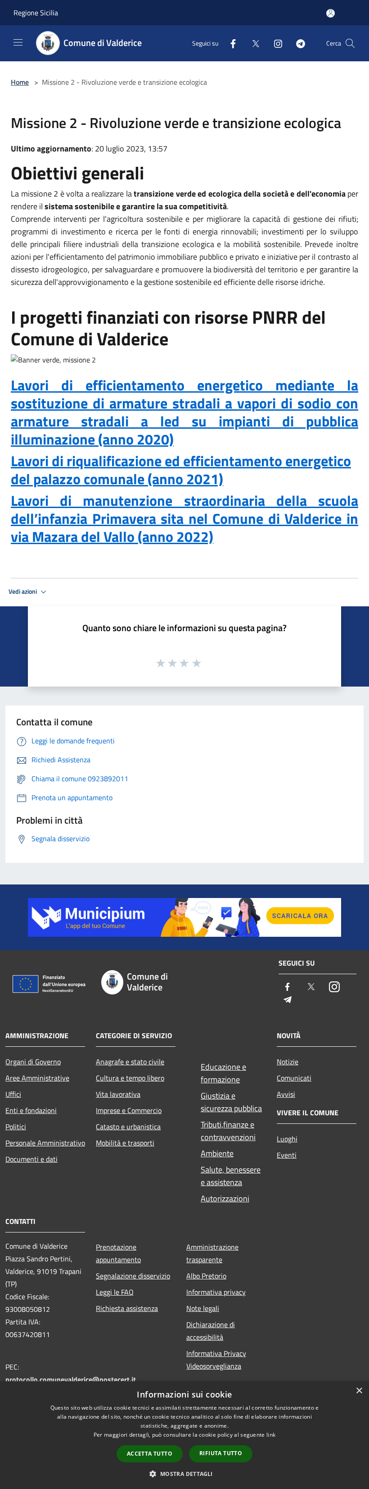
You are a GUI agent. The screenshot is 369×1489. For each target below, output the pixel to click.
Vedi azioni (23, 591)
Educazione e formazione (223, 1073)
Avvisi (286, 1094)
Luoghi (287, 1138)
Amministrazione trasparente (212, 1253)
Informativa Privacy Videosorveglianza (216, 1359)
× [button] (359, 1391)
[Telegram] (297, 43)
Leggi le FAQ (115, 1292)
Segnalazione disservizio (133, 1275)
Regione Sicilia (36, 12)
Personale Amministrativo (45, 1142)
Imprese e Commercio (129, 1110)
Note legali (202, 1308)
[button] (184, 1473)
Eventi (287, 1155)
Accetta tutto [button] (149, 1453)
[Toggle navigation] (18, 42)
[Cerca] (350, 43)
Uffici (13, 1094)
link (270, 1435)
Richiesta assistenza (127, 1308)
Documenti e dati (31, 1159)
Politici (15, 1126)
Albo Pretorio (206, 1275)
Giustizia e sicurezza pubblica (231, 1102)
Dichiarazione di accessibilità (210, 1330)
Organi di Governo (33, 1061)
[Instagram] (275, 43)
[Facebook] (229, 43)
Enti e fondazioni (31, 1110)
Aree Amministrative (37, 1077)
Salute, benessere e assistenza (231, 1176)
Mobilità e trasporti (125, 1142)
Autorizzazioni (225, 1198)
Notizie (287, 1061)
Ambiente (217, 1153)
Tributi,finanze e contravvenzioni (228, 1130)
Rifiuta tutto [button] (220, 1453)
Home (20, 82)
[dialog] (184, 1435)
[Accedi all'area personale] (330, 13)
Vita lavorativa (118, 1094)
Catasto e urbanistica (128, 1126)
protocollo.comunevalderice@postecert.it (70, 1379)
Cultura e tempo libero (130, 1077)
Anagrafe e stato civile (130, 1061)
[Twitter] (252, 43)
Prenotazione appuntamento (118, 1253)
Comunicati (294, 1077)
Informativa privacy (216, 1292)
